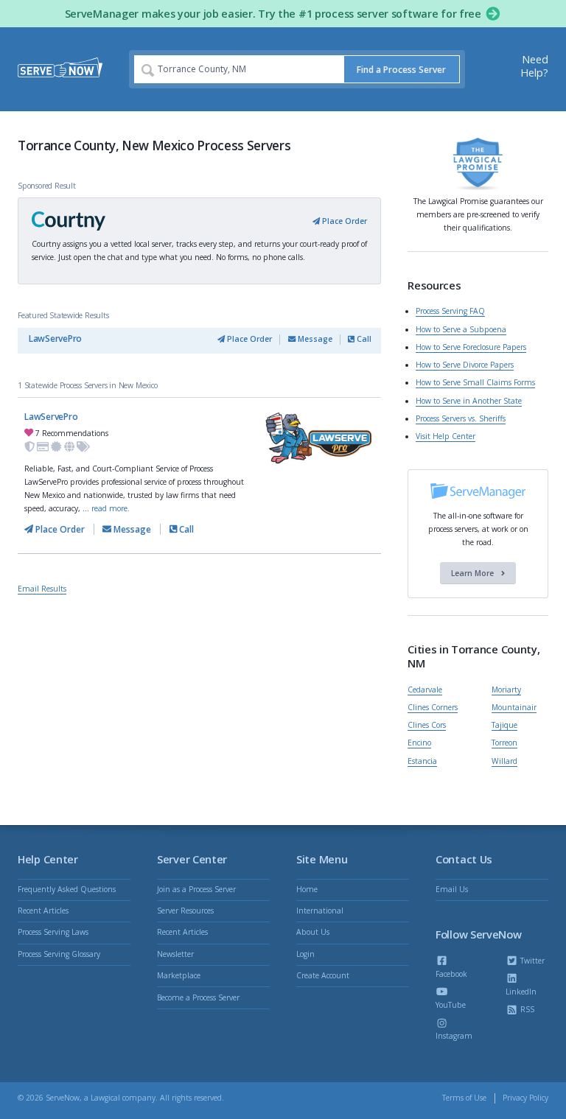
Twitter (531, 960)
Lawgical (105, 1097)
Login (305, 954)
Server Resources (185, 910)
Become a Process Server (198, 997)
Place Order (343, 221)
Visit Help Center (445, 436)
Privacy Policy (525, 1097)
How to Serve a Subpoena (461, 329)
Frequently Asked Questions (67, 889)
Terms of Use (464, 1097)
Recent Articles (43, 910)
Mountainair (514, 707)
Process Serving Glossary (59, 954)
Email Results (42, 588)
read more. (110, 508)
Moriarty (506, 689)
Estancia (422, 761)
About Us (312, 932)
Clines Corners (433, 707)
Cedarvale (425, 689)
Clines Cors (427, 725)
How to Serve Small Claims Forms (475, 382)
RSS (526, 1009)
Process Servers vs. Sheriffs (461, 418)
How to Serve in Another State (469, 401)
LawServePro (55, 338)
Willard (504, 761)
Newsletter (175, 954)
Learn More (473, 573)
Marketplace (178, 975)
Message (314, 339)
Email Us (452, 889)
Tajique (504, 725)
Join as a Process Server (196, 889)
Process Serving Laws (53, 932)
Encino (419, 742)
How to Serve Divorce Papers (465, 364)
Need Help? (534, 66)
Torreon (504, 742)
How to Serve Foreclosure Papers (471, 347)
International (319, 910)
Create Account (322, 975)
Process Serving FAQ (450, 311)
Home (307, 889)
